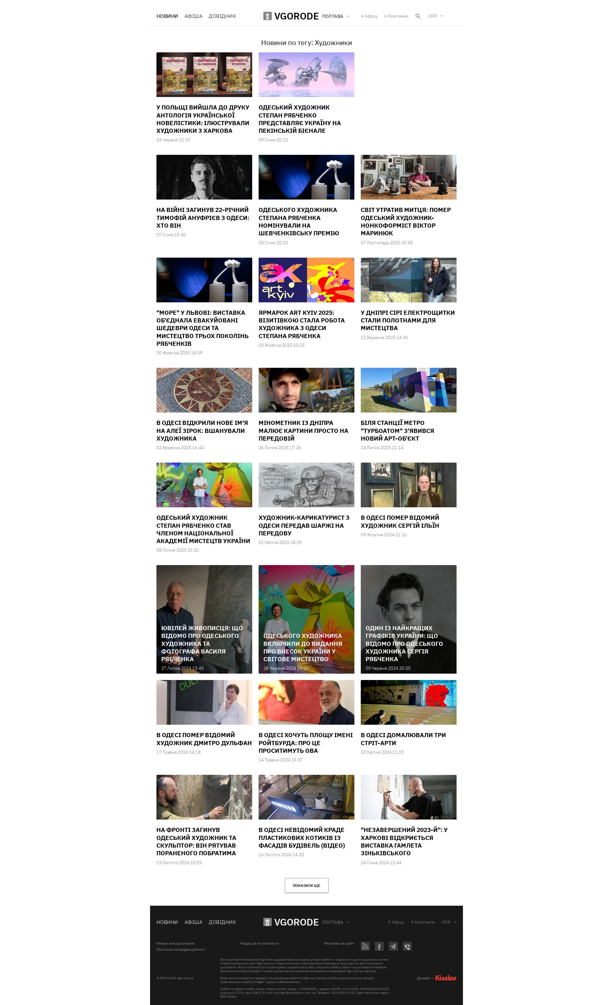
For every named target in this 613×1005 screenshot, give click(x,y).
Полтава (333, 922)
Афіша (193, 16)
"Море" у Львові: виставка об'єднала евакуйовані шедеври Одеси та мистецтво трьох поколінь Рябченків (202, 328)
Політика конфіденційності (181, 949)
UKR (432, 16)
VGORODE (296, 922)
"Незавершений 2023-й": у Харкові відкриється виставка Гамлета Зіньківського (404, 841)
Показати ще (306, 885)
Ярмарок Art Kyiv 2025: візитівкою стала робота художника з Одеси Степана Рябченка (302, 324)
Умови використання (175, 943)
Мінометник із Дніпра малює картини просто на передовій (303, 430)
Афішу (371, 16)
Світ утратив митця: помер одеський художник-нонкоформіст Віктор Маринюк (406, 221)
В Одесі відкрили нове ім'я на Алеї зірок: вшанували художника (202, 430)
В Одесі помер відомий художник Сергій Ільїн (400, 521)
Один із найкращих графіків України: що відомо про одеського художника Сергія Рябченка (404, 643)
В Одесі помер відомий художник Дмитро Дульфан (204, 738)
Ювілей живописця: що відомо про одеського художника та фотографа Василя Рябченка (202, 643)
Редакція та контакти (259, 943)
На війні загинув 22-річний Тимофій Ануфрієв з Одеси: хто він (202, 217)
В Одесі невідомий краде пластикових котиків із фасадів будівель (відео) (302, 837)
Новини (167, 16)
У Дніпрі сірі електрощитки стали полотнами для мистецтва (408, 320)
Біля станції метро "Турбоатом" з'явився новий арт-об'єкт (397, 430)
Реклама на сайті (339, 943)
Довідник (222, 16)
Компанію (398, 16)
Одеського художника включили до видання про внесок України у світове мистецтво (302, 647)
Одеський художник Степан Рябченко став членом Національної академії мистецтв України (203, 529)
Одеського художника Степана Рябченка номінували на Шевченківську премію (299, 221)
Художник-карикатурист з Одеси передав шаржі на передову (304, 525)
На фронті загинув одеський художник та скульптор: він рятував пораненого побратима (196, 841)
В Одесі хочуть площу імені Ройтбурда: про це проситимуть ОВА (306, 742)
